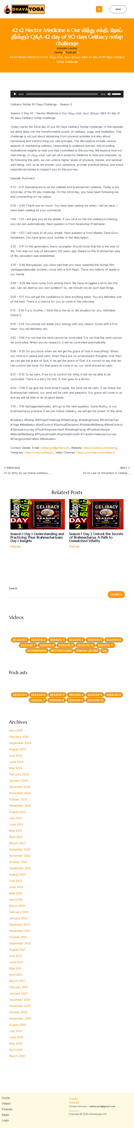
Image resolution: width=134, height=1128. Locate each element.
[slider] (117, 94)
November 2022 (20, 855)
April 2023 (16, 837)
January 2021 (18, 993)
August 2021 (17, 949)
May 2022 (15, 893)
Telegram (74, 1102)
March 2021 (17, 981)
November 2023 (20, 793)
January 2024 (18, 780)
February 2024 (19, 774)
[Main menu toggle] (99, 9)
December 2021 (19, 924)
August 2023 (17, 812)
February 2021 (18, 987)
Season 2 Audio (67, 48)
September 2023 (20, 805)
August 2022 (17, 874)
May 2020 (15, 1043)
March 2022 (17, 906)
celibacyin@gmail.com (54, 447)
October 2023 (18, 799)
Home (6, 1098)
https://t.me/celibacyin (39, 452)
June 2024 (16, 762)
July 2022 (15, 880)
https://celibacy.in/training (100, 447)
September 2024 (20, 743)
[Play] (15, 94)
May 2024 (16, 768)
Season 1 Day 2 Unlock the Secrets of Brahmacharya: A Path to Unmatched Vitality (96, 537)
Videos (6, 1103)
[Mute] (109, 94)
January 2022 (18, 918)
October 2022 (18, 862)
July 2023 (15, 818)
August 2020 (17, 1024)
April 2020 (16, 1049)
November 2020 (20, 1006)
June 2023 (16, 824)
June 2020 (16, 1037)
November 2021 (19, 931)
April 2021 (15, 974)
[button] (118, 9)
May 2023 (15, 830)
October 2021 (18, 937)
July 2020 (15, 1031)
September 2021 (20, 943)
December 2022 (19, 849)
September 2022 (20, 868)
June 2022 (16, 887)
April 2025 (16, 730)
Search (13, 588)
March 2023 (17, 843)
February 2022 (19, 912)
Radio (5, 1115)
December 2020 (19, 999)
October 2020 (18, 1012)
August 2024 (17, 749)
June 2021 (16, 962)
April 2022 (16, 899)
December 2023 (19, 787)
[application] (67, 94)
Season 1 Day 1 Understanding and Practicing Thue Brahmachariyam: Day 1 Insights (37, 537)
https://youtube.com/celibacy (95, 452)
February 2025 (19, 736)
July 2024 (16, 755)
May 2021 (15, 968)
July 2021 (15, 956)
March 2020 (17, 1056)
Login (5, 1120)
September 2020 (20, 1018)
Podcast (15, 546)
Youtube (74, 1098)
